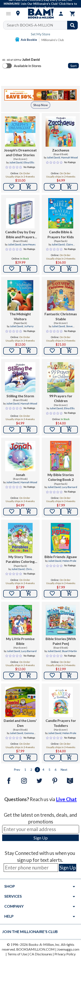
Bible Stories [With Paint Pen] (61, 641)
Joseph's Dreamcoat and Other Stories (20, 152)
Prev (17, 769)
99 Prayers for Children (60, 398)
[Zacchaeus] (60, 131)
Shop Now (40, 105)
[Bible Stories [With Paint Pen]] (61, 620)
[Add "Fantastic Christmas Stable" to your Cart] (69, 351)
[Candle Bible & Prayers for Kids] (60, 213)
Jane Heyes (29, 244)
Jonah (20, 475)
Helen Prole (69, 560)
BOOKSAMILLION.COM (35, 949)
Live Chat (66, 799)
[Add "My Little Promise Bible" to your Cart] (28, 675)
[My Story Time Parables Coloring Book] (20, 538)
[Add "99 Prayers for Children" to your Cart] (69, 429)
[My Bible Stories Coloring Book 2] (61, 456)
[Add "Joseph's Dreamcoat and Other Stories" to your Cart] (28, 187)
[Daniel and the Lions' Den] (20, 702)
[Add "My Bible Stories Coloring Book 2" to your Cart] (69, 511)
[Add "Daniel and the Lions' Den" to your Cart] (28, 757)
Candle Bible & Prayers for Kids (61, 234)
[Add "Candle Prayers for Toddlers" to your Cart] (69, 757)
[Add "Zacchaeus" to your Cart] (69, 187)
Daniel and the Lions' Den (20, 722)
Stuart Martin (69, 651)
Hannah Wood (69, 157)
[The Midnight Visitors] (20, 295)
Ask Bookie (29, 39)
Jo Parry (28, 326)
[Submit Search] (72, 25)
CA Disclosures (40, 954)
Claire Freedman (64, 246)
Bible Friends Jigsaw (60, 557)
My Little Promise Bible (20, 641)
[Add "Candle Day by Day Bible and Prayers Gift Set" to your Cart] (28, 269)
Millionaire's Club (52, 40)
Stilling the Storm (20, 396)
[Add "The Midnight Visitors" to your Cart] (28, 351)
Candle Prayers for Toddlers (61, 722)
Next (64, 769)
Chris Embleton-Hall (22, 570)
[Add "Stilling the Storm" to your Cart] (28, 429)
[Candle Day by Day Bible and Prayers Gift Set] (20, 213)
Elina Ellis (29, 162)
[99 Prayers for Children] (60, 377)
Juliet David (15, 162)
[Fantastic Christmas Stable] (61, 295)
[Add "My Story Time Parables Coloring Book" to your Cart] (28, 593)
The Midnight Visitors (20, 316)
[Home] (41, 14)
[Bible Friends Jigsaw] (61, 538)
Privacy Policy (65, 954)
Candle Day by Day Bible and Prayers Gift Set (20, 234)
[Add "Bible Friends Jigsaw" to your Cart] (69, 593)
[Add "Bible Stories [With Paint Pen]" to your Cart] (69, 675)
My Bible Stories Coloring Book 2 (61, 477)
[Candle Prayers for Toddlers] (61, 702)
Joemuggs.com (68, 949)
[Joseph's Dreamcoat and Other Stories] (20, 131)
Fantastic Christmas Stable (60, 316)
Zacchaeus (60, 150)
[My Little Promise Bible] (20, 620)
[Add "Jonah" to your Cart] (28, 511)
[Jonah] (20, 456)
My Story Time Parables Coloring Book (20, 559)
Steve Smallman (64, 328)
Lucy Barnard (69, 487)
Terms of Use (17, 954)
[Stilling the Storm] (20, 377)
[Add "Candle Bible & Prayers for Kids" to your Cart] (69, 269)
